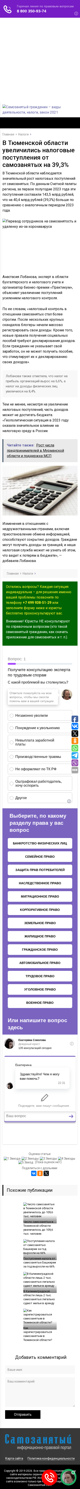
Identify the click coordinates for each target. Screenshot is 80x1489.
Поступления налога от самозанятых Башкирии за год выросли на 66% (39, 1262)
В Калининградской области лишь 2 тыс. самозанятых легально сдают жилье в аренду (39, 1297)
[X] (46, 1173)
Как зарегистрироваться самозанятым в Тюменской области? (37, 1334)
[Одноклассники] (40, 1173)
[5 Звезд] (26, 1162)
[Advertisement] (40, 60)
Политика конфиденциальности (51, 1458)
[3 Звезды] (49, 1158)
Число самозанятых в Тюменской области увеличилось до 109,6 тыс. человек (38, 1227)
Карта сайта (14, 1458)
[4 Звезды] (67, 1158)
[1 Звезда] (13, 1158)
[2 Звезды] (31, 1158)
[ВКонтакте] (33, 1173)
